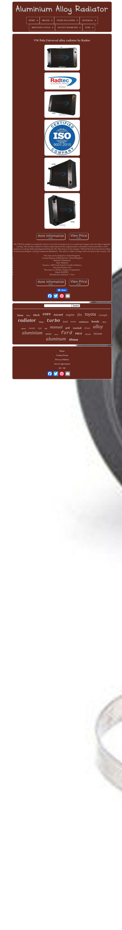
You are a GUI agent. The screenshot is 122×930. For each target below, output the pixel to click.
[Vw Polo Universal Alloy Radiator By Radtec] (62, 58)
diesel (56, 334)
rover (73, 321)
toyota (90, 314)
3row (28, 315)
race (78, 333)
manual (56, 327)
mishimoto (84, 322)
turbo (53, 320)
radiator (27, 320)
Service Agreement (62, 364)
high (40, 328)
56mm (20, 315)
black (36, 315)
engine (70, 315)
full (46, 328)
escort (58, 315)
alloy (98, 326)
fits (79, 315)
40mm (73, 339)
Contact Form (62, 355)
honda (95, 321)
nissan (98, 333)
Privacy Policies (62, 359)
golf (67, 327)
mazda (32, 328)
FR (64, 368)
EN (60, 368)
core (47, 313)
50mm (41, 322)
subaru (23, 328)
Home (62, 351)
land (65, 321)
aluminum (56, 338)
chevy (104, 322)
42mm (87, 328)
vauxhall (77, 328)
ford (66, 332)
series (48, 333)
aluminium (32, 332)
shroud (88, 334)
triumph (103, 315)
